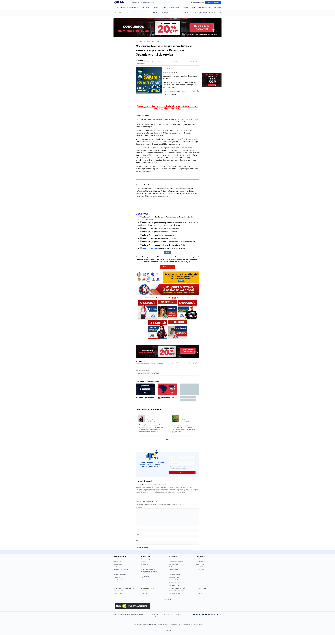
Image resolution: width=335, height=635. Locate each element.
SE (214, 12)
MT (182, 12)
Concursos (145, 7)
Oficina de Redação (174, 582)
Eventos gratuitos (198, 2)
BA (159, 12)
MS (179, 12)
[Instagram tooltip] (209, 614)
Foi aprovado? (149, 577)
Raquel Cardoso (162, 401)
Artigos (163, 7)
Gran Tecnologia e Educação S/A (156, 624)
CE (162, 12)
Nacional (142, 41)
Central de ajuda (147, 559)
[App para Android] (203, 614)
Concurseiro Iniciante (188, 7)
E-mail (138, 534)
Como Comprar (117, 564)
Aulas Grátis (199, 566)
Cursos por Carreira (174, 574)
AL (151, 12)
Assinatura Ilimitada (213, 2)
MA (173, 12)
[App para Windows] (194, 614)
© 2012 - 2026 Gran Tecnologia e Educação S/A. (129, 614)
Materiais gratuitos (204, 7)
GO (170, 12)
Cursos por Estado (174, 577)
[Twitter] (218, 614)
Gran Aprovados (174, 7)
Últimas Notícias (119, 7)
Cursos (155, 7)
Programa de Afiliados (119, 574)
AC (148, 12)
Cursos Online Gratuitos (175, 585)
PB (187, 12)
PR (195, 12)
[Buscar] (131, 2)
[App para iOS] (200, 614)
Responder (140, 496)
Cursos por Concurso (174, 572)
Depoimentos (200, 559)
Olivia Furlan (139, 401)
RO (204, 12)
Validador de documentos (120, 569)
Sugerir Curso (200, 569)
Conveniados (117, 572)
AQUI (174, 298)
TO (220, 12)
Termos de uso (167, 614)
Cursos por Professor (175, 580)
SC (212, 12)
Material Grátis (200, 561)
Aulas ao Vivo (200, 564)
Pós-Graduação (173, 569)
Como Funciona (117, 561)
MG (176, 12)
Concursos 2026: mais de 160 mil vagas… (167, 398)
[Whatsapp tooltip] (212, 614)
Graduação (172, 566)
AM (154, 12)
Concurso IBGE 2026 (133, 7)
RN (201, 12)
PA (185, 12)
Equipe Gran (141, 60)
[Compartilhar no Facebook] (189, 62)
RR (206, 12)
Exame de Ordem (173, 564)
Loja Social (116, 566)
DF (165, 12)
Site (137, 540)
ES (167, 12)
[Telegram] (221, 614)
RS (209, 12)
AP (156, 12)
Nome (138, 528)
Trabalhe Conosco (118, 577)
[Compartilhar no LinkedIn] (193, 62)
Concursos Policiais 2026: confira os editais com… (145, 398)
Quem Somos (117, 559)
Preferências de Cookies (120, 580)
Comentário (139, 507)
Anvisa (149, 41)
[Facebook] (215, 614)
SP (217, 12)
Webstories (217, 7)
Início (137, 41)
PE (190, 12)
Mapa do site (179, 614)
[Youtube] (206, 614)
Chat (143, 561)
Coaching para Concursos (176, 561)
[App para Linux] (197, 614)
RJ (198, 12)
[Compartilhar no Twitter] (191, 62)
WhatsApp (145, 564)
